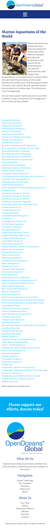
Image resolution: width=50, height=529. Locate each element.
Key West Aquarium (11, 230)
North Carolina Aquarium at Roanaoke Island (22, 303)
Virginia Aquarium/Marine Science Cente (20, 376)
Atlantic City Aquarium (12, 140)
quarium (17, 359)
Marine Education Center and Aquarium (20, 247)
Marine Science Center (12, 252)
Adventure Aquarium (12, 123)
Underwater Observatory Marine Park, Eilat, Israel (25, 370)
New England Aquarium (13, 286)
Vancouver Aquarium (12, 373)
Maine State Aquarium (12, 244)
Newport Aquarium (11, 291)
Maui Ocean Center (11, 255)
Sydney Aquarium (10, 356)
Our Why (25, 503)
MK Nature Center (10, 266)
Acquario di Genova (11, 120)
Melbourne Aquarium (12, 258)
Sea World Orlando (11, 328)
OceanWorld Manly (11, 306)
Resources (25, 489)
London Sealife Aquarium (13, 238)
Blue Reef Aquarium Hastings (15, 151)
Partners (25, 514)
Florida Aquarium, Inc (12, 207)
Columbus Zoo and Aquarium (16, 179)
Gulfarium (6, 218)
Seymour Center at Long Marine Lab (19, 339)
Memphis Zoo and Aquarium (15, 261)
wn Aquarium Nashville (20, 202)
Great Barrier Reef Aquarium (15, 216)
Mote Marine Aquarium (12, 272)
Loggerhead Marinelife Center (16, 235)
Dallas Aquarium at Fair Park (15, 182)
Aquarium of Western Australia (16, 137)
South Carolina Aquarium (13, 351)
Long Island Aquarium (12, 241)
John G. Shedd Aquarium (13, 345)
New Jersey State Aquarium (15, 289)
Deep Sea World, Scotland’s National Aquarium (23, 188)
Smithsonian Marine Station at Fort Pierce (21, 348)
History (25, 506)
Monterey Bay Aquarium (13, 269)
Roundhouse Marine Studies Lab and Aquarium (24, 325)
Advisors (25, 511)
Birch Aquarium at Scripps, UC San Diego (21, 148)
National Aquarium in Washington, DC (19, 280)
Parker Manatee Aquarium (14, 311)
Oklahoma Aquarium (11, 317)
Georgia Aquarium (10, 213)
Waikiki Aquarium (10, 381)
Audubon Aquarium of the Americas (19, 145)
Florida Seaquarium (11, 210)
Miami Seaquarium (10, 263)
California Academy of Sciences (16, 168)
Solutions (25, 486)
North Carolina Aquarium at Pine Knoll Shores (23, 300)
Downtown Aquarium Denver (16, 193)
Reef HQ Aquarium (11, 322)
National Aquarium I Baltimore (16, 277)
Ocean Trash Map (25, 480)
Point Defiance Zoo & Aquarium (16, 314)
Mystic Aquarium (9, 275)
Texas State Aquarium (12, 362)
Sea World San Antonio (12, 331)
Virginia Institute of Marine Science (18, 379)
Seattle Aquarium (10, 336)
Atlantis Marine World (12, 143)
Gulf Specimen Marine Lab (14, 221)
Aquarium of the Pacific (13, 134)
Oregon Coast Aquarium (13, 320)
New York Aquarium (11, 294)
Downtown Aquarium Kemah (15, 199)
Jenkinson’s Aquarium (12, 227)
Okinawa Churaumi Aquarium (16, 308)
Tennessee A (7, 359)
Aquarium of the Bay (11, 131)
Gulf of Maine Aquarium (13, 224)
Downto (5, 202)
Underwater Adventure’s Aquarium (18, 367)
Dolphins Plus (8, 190)
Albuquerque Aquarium (13, 129)
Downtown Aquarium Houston (16, 196)
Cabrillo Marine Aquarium (14, 165)
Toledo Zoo (7, 365)
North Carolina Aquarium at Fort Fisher (20, 297)
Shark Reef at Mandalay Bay (15, 342)
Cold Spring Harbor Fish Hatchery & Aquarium (23, 176)
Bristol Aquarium (10, 162)
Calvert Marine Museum (13, 171)
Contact (25, 517)
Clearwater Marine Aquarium (15, 173)
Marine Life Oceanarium (13, 249)
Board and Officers (25, 508)
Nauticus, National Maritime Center (18, 283)
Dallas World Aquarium (12, 185)
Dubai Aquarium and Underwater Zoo (19, 204)
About (25, 492)
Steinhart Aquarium (11, 353)
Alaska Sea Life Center (12, 126)
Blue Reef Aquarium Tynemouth (17, 159)
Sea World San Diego (11, 334)
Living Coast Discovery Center (15, 232)
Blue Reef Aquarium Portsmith (16, 157)
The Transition (25, 483)
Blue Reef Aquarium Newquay (16, 154)
